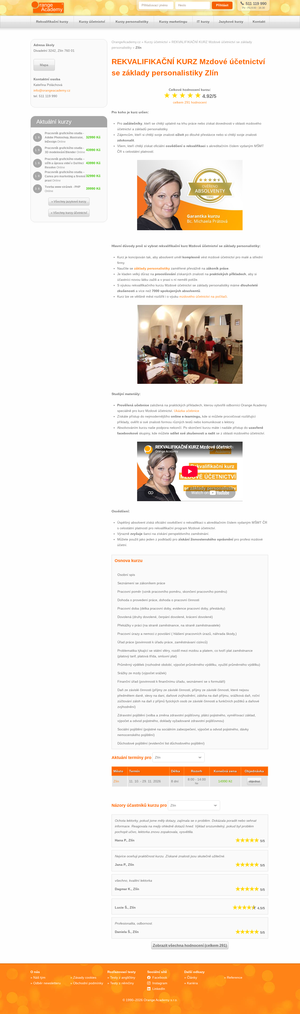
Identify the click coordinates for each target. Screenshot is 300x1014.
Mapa (44, 65)
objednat (254, 781)
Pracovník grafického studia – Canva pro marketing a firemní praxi (65, 176)
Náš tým (39, 977)
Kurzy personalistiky (132, 21)
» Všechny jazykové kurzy (68, 201)
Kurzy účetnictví (92, 21)
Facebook (159, 977)
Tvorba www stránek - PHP (62, 189)
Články (192, 977)
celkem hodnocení (190, 102)
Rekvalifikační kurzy (52, 21)
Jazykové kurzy (231, 21)
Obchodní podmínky (88, 983)
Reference (234, 977)
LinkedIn (158, 989)
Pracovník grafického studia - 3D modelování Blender (65, 150)
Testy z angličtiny (122, 977)
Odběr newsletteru (47, 983)
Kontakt (259, 21)
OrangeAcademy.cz (126, 42)
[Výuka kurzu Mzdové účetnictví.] (190, 345)
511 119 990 (255, 3)
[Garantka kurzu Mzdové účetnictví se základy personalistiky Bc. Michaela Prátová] (190, 235)
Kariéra (192, 983)
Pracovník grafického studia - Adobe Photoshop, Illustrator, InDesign (64, 137)
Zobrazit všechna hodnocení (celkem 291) (190, 945)
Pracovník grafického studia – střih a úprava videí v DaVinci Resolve (65, 163)
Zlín (116, 781)
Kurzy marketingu (173, 21)
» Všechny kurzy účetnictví (69, 213)
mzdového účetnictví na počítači (203, 296)
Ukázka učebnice (186, 411)
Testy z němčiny (122, 983)
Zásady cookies (84, 977)
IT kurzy (203, 21)
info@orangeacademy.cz (52, 90)
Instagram (159, 983)
